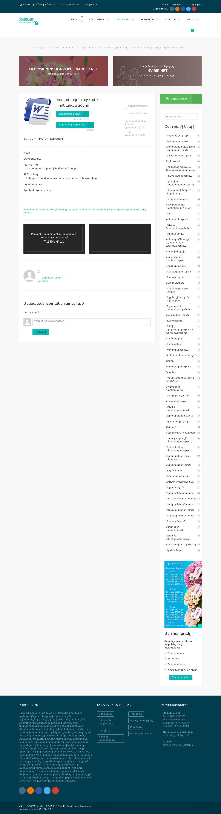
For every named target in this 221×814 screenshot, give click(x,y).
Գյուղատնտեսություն (179, 175)
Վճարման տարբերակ (106, 722)
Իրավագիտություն (177, 199)
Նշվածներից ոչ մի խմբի (182, 669)
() (39, 271)
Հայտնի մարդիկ (176, 251)
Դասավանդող (177, 664)
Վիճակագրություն (177, 401)
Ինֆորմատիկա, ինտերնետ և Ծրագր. (179, 206)
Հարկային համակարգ (180, 504)
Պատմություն (174, 320)
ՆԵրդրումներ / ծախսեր (180, 432)
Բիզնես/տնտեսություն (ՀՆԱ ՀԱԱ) (180, 379)
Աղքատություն (175, 487)
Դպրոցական (176, 653)
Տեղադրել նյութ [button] (176, 98)
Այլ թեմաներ (173, 550)
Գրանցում (177, 4)
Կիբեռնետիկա (175, 233)
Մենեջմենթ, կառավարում (174, 528)
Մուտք (164, 4)
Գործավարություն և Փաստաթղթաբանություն (181, 168)
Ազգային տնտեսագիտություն (178, 537)
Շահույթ (171, 427)
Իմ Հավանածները (141, 733)
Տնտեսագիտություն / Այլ (181, 544)
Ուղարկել (40, 332)
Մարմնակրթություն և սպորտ (179, 290)
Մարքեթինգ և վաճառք (180, 515)
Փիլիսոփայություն (177, 349)
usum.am (33, 809)
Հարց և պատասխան (107, 738)
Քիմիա (170, 361)
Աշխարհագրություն (178, 141)
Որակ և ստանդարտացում (177, 408)
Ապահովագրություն (178, 465)
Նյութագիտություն (177, 315)
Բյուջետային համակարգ (181, 498)
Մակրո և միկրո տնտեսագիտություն (178, 449)
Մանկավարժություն (178, 271)
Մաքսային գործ (175, 521)
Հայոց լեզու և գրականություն (175, 259)
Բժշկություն (173, 161)
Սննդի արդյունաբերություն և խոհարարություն (180, 329)
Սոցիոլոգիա (173, 344)
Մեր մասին (105, 714)
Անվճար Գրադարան (62, 47)
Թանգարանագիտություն (181, 355)
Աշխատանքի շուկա (178, 421)
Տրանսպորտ (174, 338)
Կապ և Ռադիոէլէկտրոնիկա (178, 226)
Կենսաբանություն (177, 219)
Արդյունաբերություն (178, 155)
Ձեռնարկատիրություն (180, 510)
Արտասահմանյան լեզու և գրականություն (158, 47)
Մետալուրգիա (175, 277)
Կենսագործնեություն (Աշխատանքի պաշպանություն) (179, 242)
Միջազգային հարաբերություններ (178, 308)
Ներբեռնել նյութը (69, 114)
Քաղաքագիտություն (179, 366)
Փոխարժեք (196, 4)
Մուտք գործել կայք (141, 720)
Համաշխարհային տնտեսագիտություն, (179, 440)
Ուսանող (173, 658)
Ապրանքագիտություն (179, 415)
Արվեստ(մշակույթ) (177, 135)
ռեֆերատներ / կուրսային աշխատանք (104, 47)
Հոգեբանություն (176, 266)
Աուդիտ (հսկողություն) (180, 481)
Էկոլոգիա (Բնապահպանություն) (180, 183)
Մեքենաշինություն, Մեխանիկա (177, 299)
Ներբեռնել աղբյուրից (72, 124)
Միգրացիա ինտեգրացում (175, 388)
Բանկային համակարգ (180, 493)
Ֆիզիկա (171, 372)
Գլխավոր (39, 47)
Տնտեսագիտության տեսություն (178, 458)
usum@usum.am (91, 4)
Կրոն (169, 213)
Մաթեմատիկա (175, 282)
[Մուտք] (25, 316)
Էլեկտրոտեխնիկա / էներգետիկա (178, 192)
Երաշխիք (104, 730)
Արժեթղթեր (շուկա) (177, 395)
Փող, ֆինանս (174, 470)
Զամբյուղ (136, 727)
